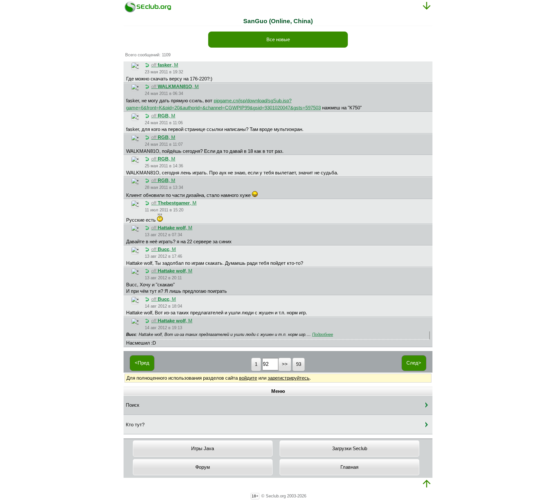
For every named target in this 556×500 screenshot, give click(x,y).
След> (413, 363)
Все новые (278, 39)
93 (298, 364)
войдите (248, 378)
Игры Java (202, 448)
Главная (349, 467)
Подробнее (322, 334)
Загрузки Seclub (349, 448)
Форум (202, 467)
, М (164, 65)
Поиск (132, 405)
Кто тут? (135, 424)
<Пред (142, 363)
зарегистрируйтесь (289, 378)
